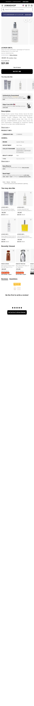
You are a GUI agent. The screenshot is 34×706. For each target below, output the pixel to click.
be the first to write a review (17, 312)
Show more (4, 127)
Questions (13, 279)
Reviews (4, 279)
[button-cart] (32, 5)
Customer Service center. (25, 176)
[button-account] (26, 5)
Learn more (5, 107)
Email (7, 176)
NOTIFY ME (17, 71)
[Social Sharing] (25, 20)
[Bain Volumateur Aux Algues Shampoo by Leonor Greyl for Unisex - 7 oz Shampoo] (15, 192)
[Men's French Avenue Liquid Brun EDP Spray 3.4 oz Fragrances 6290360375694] (13, 250)
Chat (11, 176)
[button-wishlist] (29, 5)
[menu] (2, 5)
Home (4, 182)
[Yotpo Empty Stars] (5, 55)
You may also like (6, 77)
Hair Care (13, 182)
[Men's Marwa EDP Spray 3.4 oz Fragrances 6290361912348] (28, 250)
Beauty (8, 182)
